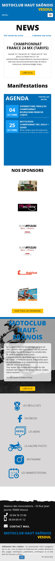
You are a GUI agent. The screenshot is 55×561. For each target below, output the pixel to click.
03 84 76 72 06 (17, 515)
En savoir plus (47, 557)
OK (22, 557)
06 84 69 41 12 (16, 519)
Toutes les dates (43, 98)
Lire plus (27, 72)
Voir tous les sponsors (27, 311)
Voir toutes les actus (13, 35)
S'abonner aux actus (41, 35)
